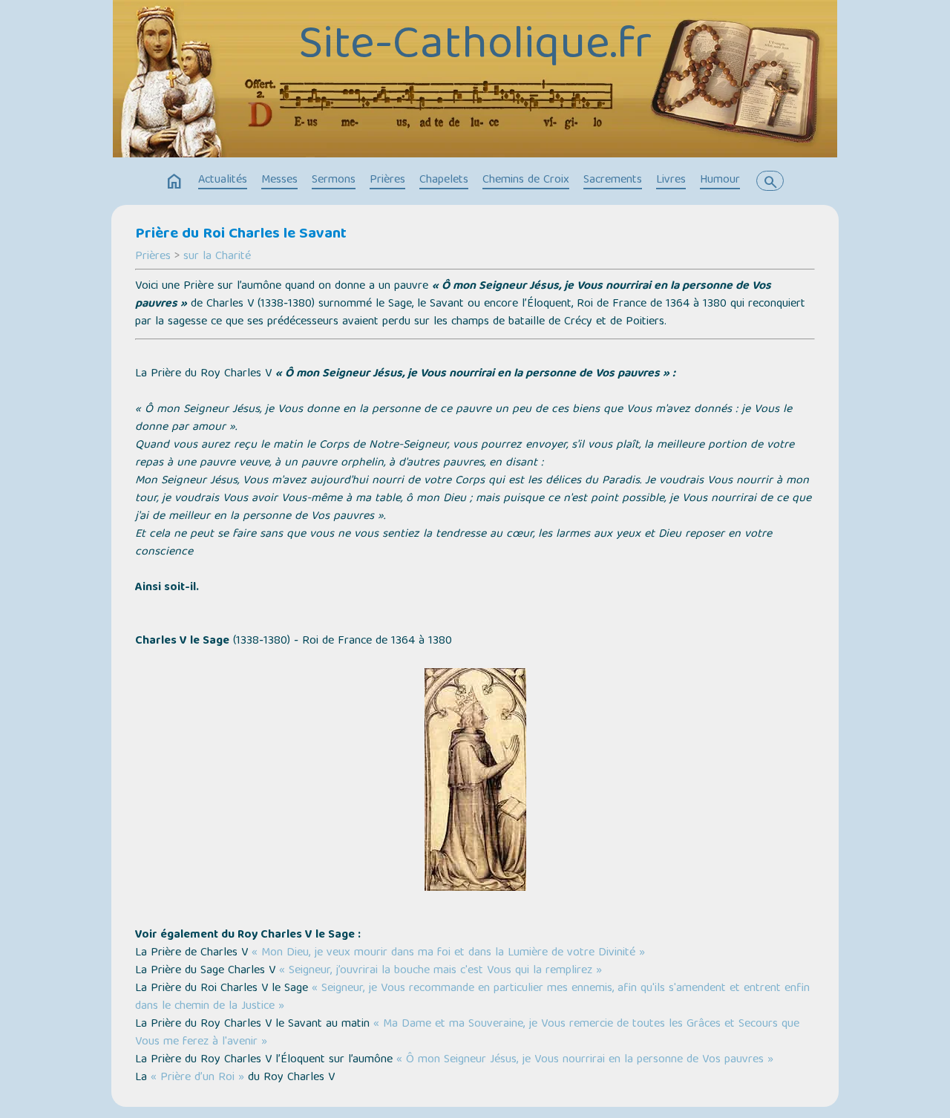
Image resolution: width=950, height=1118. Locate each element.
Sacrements (612, 180)
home (174, 182)
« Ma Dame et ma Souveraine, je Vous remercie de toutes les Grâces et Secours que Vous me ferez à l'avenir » (467, 1033)
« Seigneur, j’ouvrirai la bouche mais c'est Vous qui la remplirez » (440, 971)
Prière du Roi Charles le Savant (241, 234)
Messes (279, 180)
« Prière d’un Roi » (197, 1078)
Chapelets (443, 180)
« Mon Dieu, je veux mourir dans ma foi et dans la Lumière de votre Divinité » (448, 953)
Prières (387, 180)
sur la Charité (217, 256)
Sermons (334, 180)
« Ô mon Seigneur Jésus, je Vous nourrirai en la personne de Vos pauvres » (584, 1060)
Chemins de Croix (525, 180)
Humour (720, 180)
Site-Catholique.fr (475, 47)
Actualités (222, 180)
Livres (671, 180)
